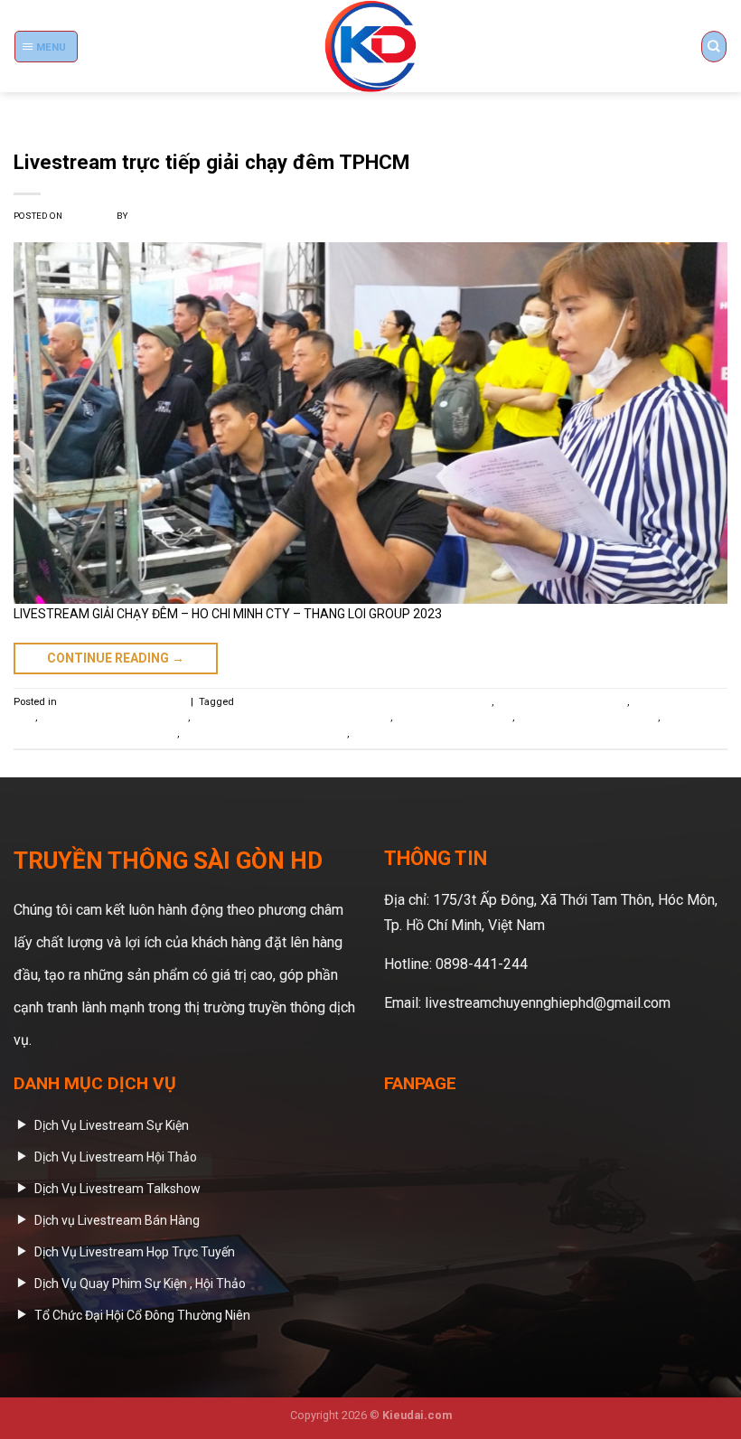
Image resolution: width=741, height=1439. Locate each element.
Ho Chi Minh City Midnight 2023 (114, 717)
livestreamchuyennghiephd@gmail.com (548, 1002)
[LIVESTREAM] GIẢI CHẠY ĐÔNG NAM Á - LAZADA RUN (364, 702)
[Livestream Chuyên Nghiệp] (370, 46)
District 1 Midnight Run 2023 (561, 702)
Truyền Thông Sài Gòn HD (187, 216)
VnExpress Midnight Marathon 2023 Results (452, 733)
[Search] (714, 46)
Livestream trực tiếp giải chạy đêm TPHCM (211, 162)
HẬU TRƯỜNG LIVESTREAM (122, 702)
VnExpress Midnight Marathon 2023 (264, 733)
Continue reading (115, 658)
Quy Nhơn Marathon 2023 (453, 717)
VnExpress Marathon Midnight (587, 717)
